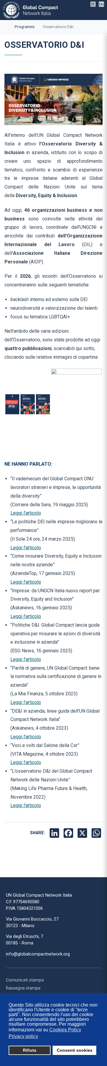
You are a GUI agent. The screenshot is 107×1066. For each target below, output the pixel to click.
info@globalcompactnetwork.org (38, 954)
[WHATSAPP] (97, 833)
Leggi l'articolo (25, 805)
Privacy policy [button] (23, 1036)
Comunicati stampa (25, 980)
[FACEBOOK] (69, 833)
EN (101, 4)
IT (93, 4)
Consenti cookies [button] (74, 1050)
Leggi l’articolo (25, 513)
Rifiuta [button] (29, 1050)
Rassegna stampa (23, 988)
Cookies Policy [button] (65, 1029)
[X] (83, 833)
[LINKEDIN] (55, 833)
